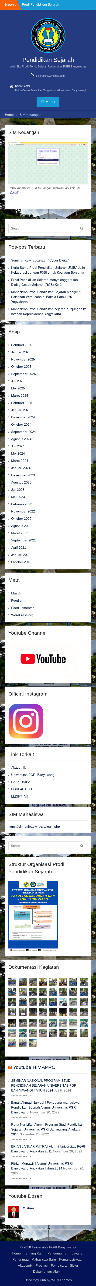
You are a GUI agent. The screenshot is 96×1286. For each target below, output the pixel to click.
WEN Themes (61, 1280)
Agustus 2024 (21, 439)
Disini (14, 192)
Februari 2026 (21, 345)
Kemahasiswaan (71, 1259)
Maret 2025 (19, 395)
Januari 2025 (21, 410)
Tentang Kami (34, 1253)
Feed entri (18, 600)
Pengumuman (58, 1253)
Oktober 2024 (21, 424)
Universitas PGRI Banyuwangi (33, 775)
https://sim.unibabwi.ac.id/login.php (34, 826)
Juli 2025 (17, 381)
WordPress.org (22, 615)
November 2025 (23, 359)
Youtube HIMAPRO (34, 1067)
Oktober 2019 (21, 562)
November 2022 (23, 511)
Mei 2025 (18, 388)
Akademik (18, 767)
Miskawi (29, 1208)
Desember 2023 (23, 475)
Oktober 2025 (21, 366)
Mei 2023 (18, 497)
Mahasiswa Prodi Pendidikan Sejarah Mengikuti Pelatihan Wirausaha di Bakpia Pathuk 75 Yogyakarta (46, 297)
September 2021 (23, 540)
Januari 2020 (21, 555)
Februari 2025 (21, 403)
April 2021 (18, 547)
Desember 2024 (23, 417)
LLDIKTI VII (19, 796)
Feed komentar (22, 608)
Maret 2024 (19, 461)
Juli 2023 (17, 489)
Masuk (16, 593)
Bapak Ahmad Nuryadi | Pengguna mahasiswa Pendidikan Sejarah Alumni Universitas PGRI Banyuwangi (45, 1107)
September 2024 (23, 432)
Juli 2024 (17, 446)
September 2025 (23, 374)
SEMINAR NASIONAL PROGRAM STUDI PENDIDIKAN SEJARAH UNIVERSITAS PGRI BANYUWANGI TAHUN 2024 (44, 1085)
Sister (74, 1265)
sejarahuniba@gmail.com (50, 75)
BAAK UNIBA (20, 782)
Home (16, 1253)
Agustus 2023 (21, 482)
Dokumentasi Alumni (48, 1271)
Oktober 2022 (21, 518)
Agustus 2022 (21, 526)
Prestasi (42, 1265)
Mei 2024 (18, 453)
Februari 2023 (21, 504)
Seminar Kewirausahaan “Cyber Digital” (40, 260)
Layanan (78, 1253)
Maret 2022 (19, 533)
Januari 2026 (21, 352)
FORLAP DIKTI (22, 789)
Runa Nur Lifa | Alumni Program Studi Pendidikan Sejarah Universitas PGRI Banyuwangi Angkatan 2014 (47, 1129)
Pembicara (59, 1265)
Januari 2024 (21, 468)
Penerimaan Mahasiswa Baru (34, 1259)
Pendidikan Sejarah (48, 59)
